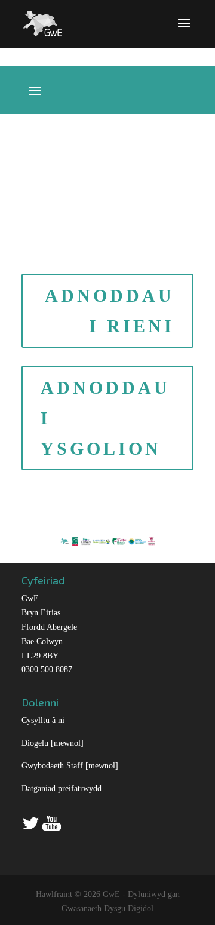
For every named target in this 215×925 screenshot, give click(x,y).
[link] (42, 22)
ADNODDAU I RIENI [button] (109, 311)
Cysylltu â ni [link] (43, 720)
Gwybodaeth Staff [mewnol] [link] (70, 765)
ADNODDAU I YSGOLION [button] (105, 418)
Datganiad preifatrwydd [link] (62, 788)
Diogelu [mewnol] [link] (53, 743)
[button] (184, 31)
